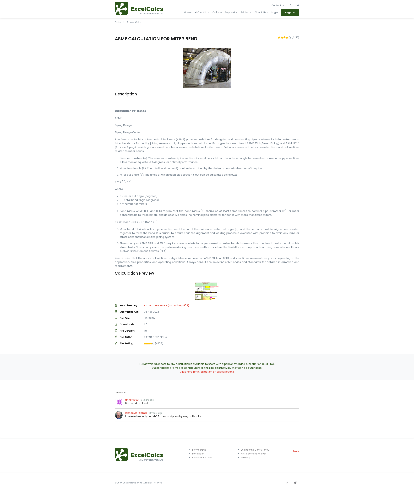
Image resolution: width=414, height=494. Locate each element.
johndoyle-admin (136, 413)
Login (274, 12)
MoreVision (198, 453)
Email (296, 451)
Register (290, 12)
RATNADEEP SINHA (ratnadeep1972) (166, 305)
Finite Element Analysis (254, 453)
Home (187, 12)
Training (245, 457)
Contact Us (278, 5)
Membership (199, 449)
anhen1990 (132, 400)
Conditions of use (202, 457)
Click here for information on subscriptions (207, 372)
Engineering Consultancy (255, 449)
